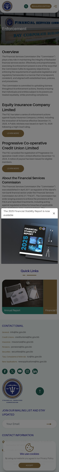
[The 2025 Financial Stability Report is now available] (29, 241)
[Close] (54, 213)
